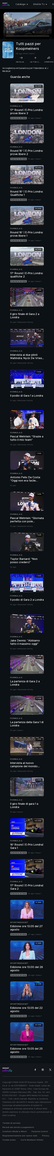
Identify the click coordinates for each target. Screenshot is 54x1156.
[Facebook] (35, 1069)
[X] (50, 1069)
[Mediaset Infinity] (6, 4)
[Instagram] (42, 1069)
